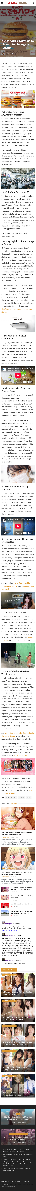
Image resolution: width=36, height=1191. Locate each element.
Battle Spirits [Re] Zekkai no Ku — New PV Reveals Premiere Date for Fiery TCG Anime (18, 1151)
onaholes (21, 797)
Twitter (12, 1181)
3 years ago (15, 900)
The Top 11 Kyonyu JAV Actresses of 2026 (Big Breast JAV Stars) (16, 1018)
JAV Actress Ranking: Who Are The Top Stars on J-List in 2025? (17, 993)
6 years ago (21, 53)
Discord (19, 1181)
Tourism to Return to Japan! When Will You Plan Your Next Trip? (22, 912)
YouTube (26, 1181)
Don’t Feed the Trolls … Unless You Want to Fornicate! (18, 1138)
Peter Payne (10, 53)
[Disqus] (18, 944)
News (18, 1114)
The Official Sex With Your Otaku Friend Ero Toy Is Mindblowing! (21, 888)
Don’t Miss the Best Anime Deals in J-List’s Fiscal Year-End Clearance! (16, 873)
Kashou (14, 1122)
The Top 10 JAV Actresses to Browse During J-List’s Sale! (16, 1068)
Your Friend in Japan (9, 828)
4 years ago (15, 915)
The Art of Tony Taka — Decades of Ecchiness (16, 1159)
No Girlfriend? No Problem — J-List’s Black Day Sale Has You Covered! (16, 833)
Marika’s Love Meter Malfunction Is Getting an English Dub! (18, 1118)
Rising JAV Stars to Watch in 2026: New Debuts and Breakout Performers (17, 1043)
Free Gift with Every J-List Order (21, 904)
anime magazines (11, 797)
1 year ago (13, 877)
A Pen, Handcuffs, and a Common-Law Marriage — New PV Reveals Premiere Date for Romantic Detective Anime (18, 1163)
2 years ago (15, 892)
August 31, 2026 (21, 1122)
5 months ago (14, 837)
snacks (28, 797)
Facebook (4, 1181)
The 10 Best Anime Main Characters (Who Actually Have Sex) (16, 1094)
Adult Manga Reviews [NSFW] (18, 1134)
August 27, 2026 (21, 1142)
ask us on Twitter (20, 755)
